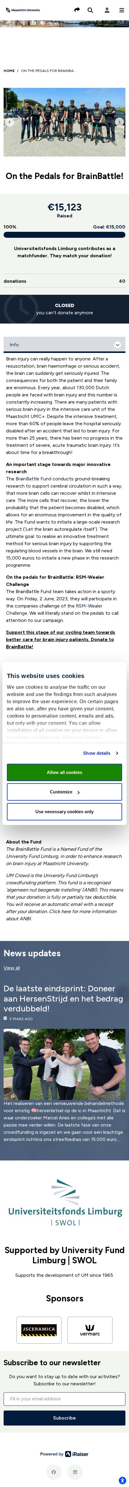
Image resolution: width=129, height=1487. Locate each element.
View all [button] (12, 968)
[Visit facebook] (54, 1472)
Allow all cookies (64, 772)
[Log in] (107, 10)
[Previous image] (9, 122)
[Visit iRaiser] (64, 1454)
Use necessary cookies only (64, 811)
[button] (121, 10)
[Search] (90, 10)
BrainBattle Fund (33, 479)
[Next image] (119, 122)
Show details (96, 753)
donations (64, 281)
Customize (61, 791)
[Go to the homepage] (23, 10)
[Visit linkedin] (75, 1472)
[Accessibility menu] (122, 1480)
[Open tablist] (64, 345)
